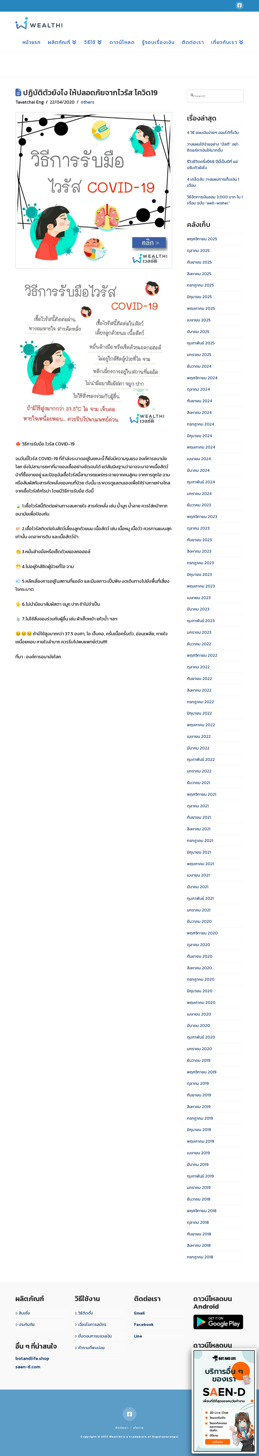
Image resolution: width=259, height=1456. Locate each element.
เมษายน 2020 (199, 1014)
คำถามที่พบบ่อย (91, 1348)
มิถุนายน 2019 (199, 1129)
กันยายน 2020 (199, 956)
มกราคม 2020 (199, 1049)
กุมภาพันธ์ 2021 (200, 898)
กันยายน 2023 (199, 540)
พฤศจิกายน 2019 (201, 1072)
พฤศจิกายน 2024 (202, 378)
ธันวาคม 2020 (199, 921)
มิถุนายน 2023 (199, 574)
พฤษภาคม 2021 (200, 864)
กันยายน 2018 (199, 1234)
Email (139, 1313)
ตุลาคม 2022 (198, 667)
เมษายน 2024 (199, 459)
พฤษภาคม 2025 (201, 308)
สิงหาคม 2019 (198, 1106)
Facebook (144, 1324)
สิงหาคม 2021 (198, 829)
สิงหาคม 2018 (199, 1245)
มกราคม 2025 (199, 354)
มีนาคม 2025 (198, 331)
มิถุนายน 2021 (199, 852)
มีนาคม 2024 (198, 470)
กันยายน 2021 (199, 817)
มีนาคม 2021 (197, 887)
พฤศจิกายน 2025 (202, 239)
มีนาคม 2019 (197, 1164)
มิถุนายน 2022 (199, 713)
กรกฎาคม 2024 (200, 424)
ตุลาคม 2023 (198, 528)
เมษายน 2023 (199, 598)
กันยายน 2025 (199, 262)
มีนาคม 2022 (198, 748)
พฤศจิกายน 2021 (201, 794)
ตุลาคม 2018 (198, 1222)
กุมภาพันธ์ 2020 (201, 1037)
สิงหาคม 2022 (199, 690)
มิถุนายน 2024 (199, 436)
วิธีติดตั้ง (85, 1313)
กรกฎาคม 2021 (200, 840)
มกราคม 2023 (199, 632)
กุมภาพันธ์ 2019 (200, 1176)
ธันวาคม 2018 (198, 1199)
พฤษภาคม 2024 (201, 447)
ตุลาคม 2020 (198, 945)
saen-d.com (27, 1366)
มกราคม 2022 (199, 771)
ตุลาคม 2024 (198, 389)
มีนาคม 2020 (198, 1025)
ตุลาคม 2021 (198, 806)
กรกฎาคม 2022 (200, 702)
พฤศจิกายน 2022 (202, 655)
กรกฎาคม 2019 (200, 1118)
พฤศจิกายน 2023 (202, 516)
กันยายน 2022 (199, 678)
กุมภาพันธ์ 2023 (201, 621)
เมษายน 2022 (199, 736)
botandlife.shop (32, 1358)
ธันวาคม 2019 (198, 1060)
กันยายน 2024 (199, 401)
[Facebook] (239, 6)
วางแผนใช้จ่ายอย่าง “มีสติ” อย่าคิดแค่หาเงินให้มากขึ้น (213, 147)
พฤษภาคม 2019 (200, 1141)
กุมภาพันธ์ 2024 (201, 482)
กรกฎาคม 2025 (200, 285)
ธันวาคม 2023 (199, 505)
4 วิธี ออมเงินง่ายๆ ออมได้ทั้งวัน (213, 132)
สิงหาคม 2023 (199, 551)
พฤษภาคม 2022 (201, 725)
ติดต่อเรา (121, 1428)
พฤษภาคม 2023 (201, 586)
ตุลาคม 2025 (198, 250)
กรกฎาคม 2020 (200, 979)
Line (138, 1336)
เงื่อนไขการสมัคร (92, 1324)
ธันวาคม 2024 (199, 366)
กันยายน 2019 (199, 1095)
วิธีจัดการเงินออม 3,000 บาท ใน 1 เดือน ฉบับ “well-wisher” (215, 200)
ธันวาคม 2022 (199, 644)
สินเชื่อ (24, 1313)
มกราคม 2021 (198, 910)
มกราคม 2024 (199, 493)
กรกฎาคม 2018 (200, 1257)
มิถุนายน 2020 (199, 991)
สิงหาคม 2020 (199, 968)
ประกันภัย (27, 1324)
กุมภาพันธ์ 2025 (200, 343)
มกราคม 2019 (198, 1187)
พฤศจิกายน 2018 (202, 1211)
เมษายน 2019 (198, 1153)
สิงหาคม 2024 (199, 412)
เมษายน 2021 (198, 875)
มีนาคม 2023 (198, 609)
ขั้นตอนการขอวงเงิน (95, 1336)
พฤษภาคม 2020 (201, 1002)
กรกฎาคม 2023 (200, 563)
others (87, 102)
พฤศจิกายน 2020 (202, 933)
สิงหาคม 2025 (199, 274)
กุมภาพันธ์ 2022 (201, 759)
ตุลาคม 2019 (198, 1083)
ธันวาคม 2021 (198, 783)
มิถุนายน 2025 (199, 297)
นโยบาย (138, 1428)
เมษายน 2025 (198, 320)
